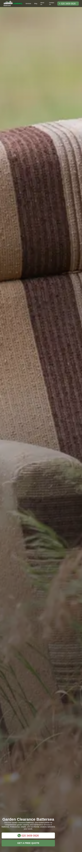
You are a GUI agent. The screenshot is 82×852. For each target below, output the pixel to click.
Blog (35, 3)
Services (28, 3)
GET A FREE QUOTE (28, 843)
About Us (42, 3)
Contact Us (51, 3)
